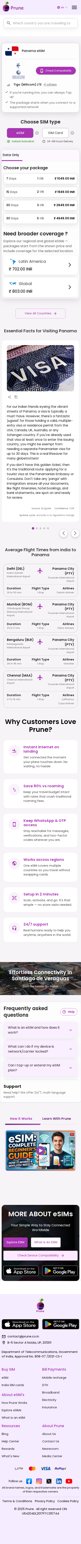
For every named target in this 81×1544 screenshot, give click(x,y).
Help (71, 1012)
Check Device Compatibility (38, 1255)
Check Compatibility (58, 70)
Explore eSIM (15, 1242)
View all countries (38, 313)
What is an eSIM (45, 1242)
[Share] (9, 397)
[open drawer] (74, 7)
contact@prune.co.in (23, 1336)
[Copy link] (16, 397)
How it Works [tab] (21, 1118)
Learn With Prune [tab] (56, 1118)
